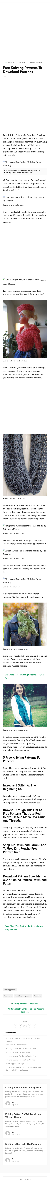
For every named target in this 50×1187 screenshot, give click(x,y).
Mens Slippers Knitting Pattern (17, 1063)
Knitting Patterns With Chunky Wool (23, 1087)
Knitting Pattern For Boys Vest (25, 1003)
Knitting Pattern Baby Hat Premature (23, 1143)
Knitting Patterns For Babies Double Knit (21, 1056)
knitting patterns (10, 989)
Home (5, 62)
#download (8, 996)
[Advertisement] (25, 34)
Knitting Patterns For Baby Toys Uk (18, 1052)
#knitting (18, 996)
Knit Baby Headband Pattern (16, 1045)
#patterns (27, 996)
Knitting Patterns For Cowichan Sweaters (21, 1048)
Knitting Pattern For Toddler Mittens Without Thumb (23, 1116)
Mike (13, 1102)
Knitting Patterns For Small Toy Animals (20, 1060)
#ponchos (37, 996)
